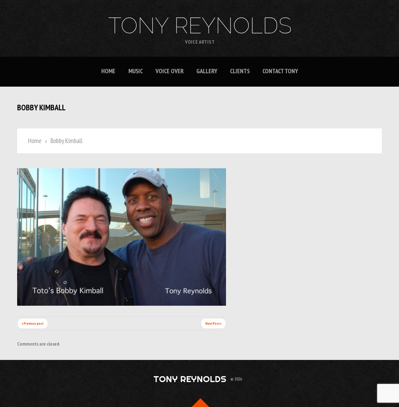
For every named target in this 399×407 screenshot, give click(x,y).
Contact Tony (280, 71)
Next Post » (213, 323)
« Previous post (32, 323)
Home (108, 71)
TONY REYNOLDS (200, 25)
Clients (240, 71)
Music (135, 71)
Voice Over (170, 71)
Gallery (206, 71)
